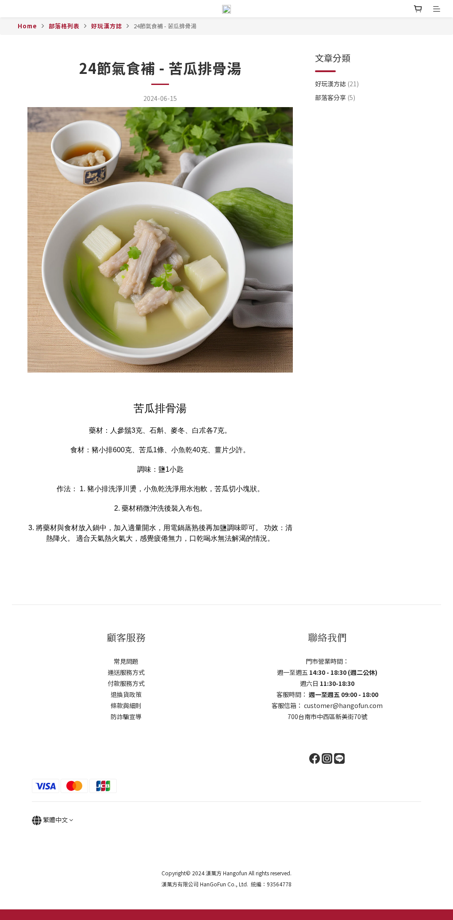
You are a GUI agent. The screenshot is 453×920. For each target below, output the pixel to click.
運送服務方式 (126, 672)
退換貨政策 (126, 694)
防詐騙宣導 (126, 716)
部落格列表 (64, 26)
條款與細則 (126, 705)
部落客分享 (335, 97)
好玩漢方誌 (106, 26)
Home (27, 26)
